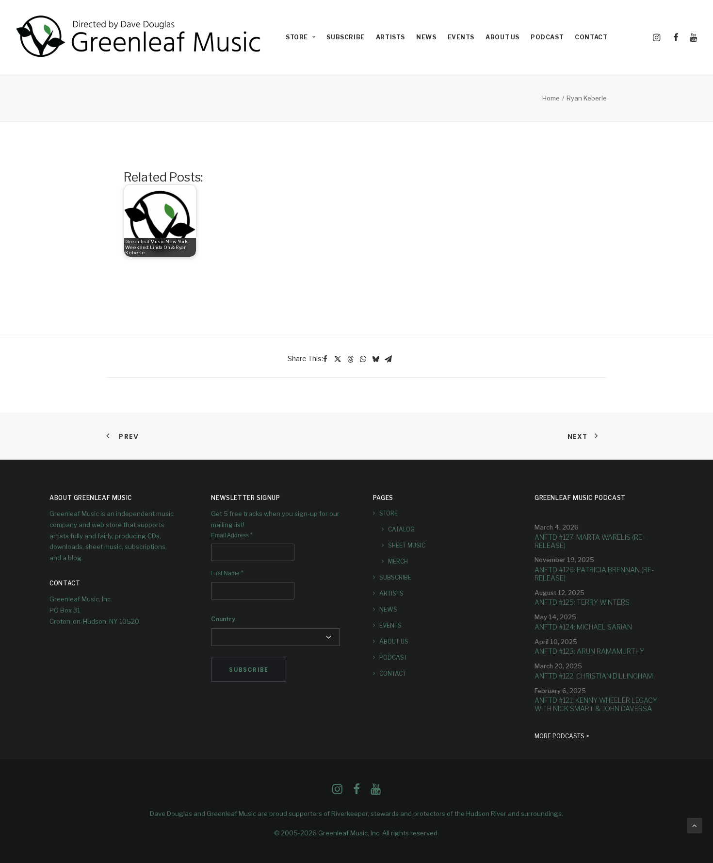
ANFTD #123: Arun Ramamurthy (589, 651)
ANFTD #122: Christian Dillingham (594, 676)
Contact (591, 37)
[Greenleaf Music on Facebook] (337, 792)
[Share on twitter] (337, 359)
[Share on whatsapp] (363, 359)
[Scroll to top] (694, 825)
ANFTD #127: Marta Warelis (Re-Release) (590, 541)
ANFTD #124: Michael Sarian (583, 627)
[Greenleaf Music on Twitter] (356, 792)
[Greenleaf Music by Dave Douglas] (139, 37)
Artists (390, 37)
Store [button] (297, 37)
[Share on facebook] (325, 359)
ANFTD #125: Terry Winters (582, 602)
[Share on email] (388, 359)
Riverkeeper (349, 813)
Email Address (232, 535)
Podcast (547, 37)
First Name (227, 573)
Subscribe (345, 37)
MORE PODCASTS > (562, 736)
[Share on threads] (350, 359)
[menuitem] (300, 37)
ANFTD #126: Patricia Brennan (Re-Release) (594, 573)
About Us (502, 37)
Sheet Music (406, 545)
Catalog (401, 529)
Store (388, 513)
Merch (398, 561)
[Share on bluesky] (375, 359)
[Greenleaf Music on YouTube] (376, 792)
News (426, 37)
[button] (658, 37)
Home (551, 98)
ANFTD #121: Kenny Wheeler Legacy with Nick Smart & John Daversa (596, 704)
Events (461, 37)
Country (223, 619)
